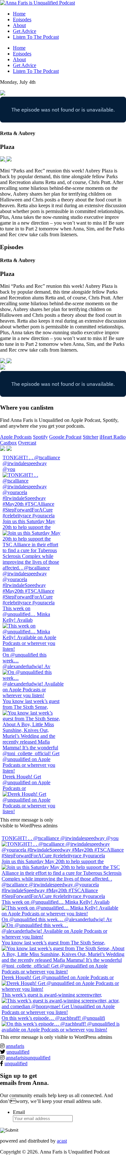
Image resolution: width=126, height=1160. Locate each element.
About (19, 25)
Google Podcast (65, 437)
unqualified (17, 1052)
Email (19, 1112)
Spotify (40, 437)
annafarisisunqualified (28, 1057)
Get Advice (24, 31)
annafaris (15, 1046)
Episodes (22, 19)
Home (19, 13)
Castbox (8, 442)
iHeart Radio (113, 437)
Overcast (27, 442)
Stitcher (90, 437)
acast (62, 1141)
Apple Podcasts (16, 437)
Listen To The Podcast (36, 37)
